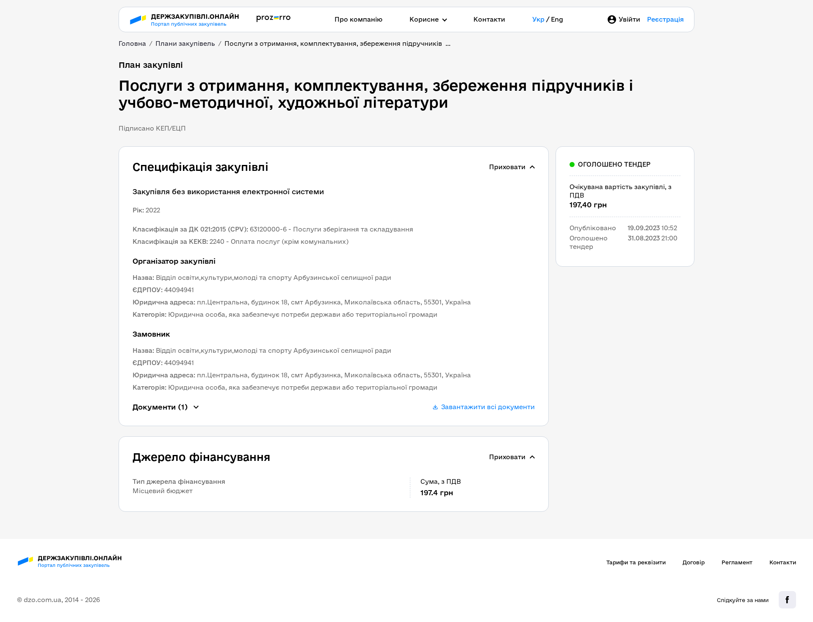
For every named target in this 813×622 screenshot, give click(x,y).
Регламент (737, 562)
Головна (132, 43)
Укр (538, 19)
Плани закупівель (185, 43)
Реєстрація (665, 19)
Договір (694, 562)
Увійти (629, 19)
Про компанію (358, 19)
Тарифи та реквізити (636, 562)
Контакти (489, 19)
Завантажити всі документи (488, 406)
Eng (557, 19)
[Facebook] (787, 599)
